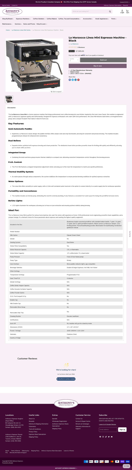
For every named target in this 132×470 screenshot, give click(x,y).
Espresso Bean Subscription (37, 434)
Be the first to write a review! (66, 379)
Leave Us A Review (69, 451)
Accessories (87, 19)
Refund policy (25, 451)
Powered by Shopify (7, 463)
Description (11, 108)
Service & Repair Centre (83, 421)
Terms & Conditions (35, 429)
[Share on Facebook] (70, 80)
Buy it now (98, 66)
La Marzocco (74, 44)
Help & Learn (41, 24)
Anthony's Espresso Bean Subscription (51, 451)
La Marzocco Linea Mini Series (21, 30)
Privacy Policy (33, 432)
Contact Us (14, 5)
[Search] (110, 11)
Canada (124, 2)
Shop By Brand (7, 19)
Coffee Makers (52, 19)
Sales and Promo (29, 24)
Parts (113, 19)
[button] (66, 468)
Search (7, 451)
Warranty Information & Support (18, 452)
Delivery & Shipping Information (38, 424)
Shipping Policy (33, 437)
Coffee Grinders (39, 19)
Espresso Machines (23, 19)
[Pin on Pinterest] (78, 80)
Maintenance (6, 24)
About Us (32, 419)
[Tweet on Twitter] (73, 80)
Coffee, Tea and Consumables (69, 19)
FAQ (6, 452)
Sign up (122, 429)
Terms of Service (15, 451)
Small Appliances (101, 19)
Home (8, 30)
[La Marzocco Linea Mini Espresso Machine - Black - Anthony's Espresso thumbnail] (9, 99)
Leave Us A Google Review (107, 424)
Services (18, 24)
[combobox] (90, 11)
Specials (54, 419)
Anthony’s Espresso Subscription (112, 5)
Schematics (32, 426)
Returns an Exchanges (82, 424)
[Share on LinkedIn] (75, 80)
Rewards (125, 5)
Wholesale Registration (59, 421)
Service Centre (6, 5)
